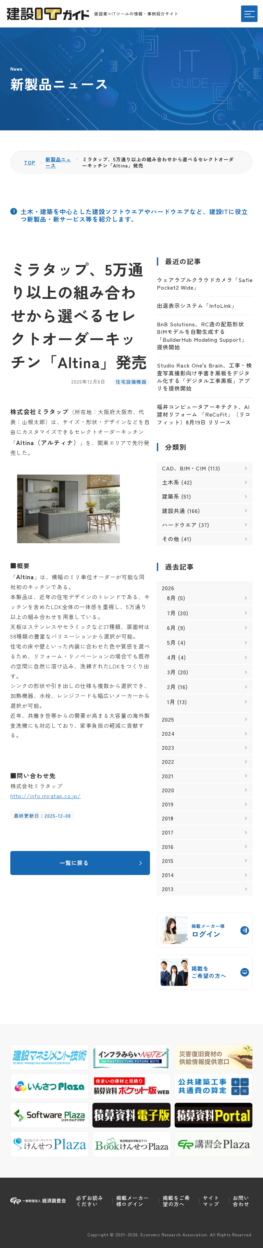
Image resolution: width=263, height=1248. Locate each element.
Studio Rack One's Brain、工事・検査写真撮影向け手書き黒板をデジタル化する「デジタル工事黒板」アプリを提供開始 (204, 376)
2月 (171, 687)
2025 (168, 719)
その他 (170, 539)
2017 (168, 832)
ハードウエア (179, 525)
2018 (168, 818)
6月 (171, 627)
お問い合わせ (241, 1201)
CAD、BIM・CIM (184, 468)
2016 (168, 846)
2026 (168, 588)
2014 (168, 875)
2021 (168, 776)
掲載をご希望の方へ (176, 1201)
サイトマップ (211, 1201)
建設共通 (173, 510)
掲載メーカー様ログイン (132, 1201)
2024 (168, 733)
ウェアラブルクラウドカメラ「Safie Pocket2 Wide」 (205, 283)
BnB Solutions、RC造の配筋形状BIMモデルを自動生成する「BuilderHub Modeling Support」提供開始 (202, 335)
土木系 (170, 482)
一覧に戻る (74, 863)
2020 (168, 790)
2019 (168, 804)
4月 (171, 657)
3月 (171, 672)
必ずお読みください (89, 1201)
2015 (168, 861)
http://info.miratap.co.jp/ (45, 796)
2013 (168, 889)
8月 (171, 598)
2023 (168, 747)
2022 (168, 761)
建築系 (170, 496)
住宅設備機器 (131, 381)
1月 (171, 702)
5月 (171, 642)
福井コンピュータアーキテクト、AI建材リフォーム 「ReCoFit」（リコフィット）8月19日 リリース (204, 414)
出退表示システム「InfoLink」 (197, 305)
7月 (171, 613)
